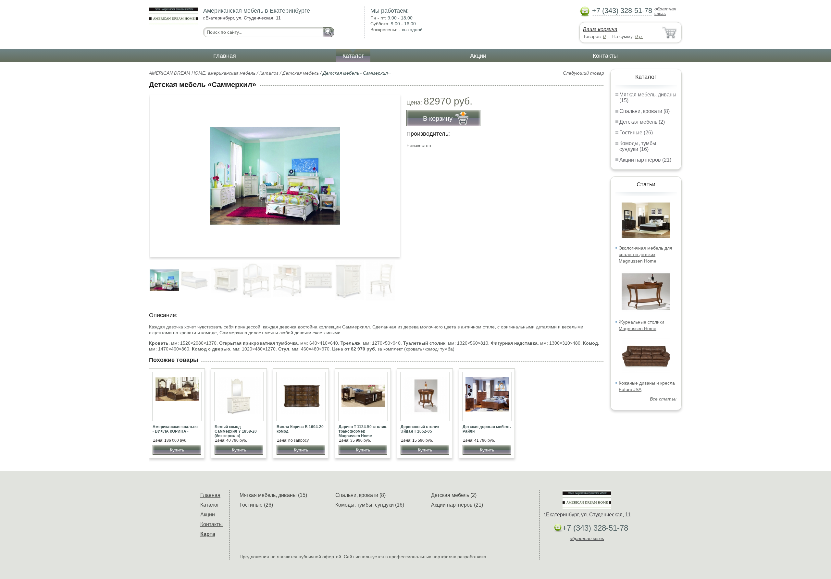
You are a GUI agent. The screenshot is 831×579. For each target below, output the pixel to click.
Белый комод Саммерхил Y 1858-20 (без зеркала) (236, 431)
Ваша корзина (600, 29)
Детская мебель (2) (642, 122)
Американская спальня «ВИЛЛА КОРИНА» (175, 429)
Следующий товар (583, 73)
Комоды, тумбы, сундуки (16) (638, 146)
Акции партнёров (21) (645, 160)
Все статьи (663, 398)
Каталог (353, 56)
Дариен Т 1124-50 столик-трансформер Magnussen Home (363, 431)
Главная (224, 56)
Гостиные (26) (636, 132)
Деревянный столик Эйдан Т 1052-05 (420, 429)
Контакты (605, 56)
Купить (177, 449)
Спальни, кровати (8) (644, 111)
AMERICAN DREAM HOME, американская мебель (202, 73)
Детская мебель (300, 73)
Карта (207, 534)
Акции (478, 56)
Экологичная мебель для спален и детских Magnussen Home (645, 254)
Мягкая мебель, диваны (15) (273, 495)
